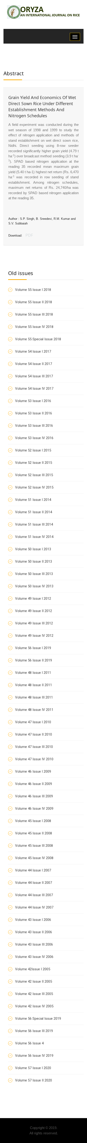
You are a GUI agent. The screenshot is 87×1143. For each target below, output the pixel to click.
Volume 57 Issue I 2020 (33, 1068)
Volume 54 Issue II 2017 (33, 364)
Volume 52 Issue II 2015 (33, 463)
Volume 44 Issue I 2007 (33, 870)
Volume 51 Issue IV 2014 (34, 537)
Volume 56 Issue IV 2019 (34, 1055)
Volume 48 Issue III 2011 (34, 697)
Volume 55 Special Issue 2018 (38, 339)
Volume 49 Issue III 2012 (34, 623)
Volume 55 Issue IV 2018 (34, 327)
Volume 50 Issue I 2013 (33, 549)
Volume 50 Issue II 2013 (33, 561)
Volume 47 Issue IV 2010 (34, 759)
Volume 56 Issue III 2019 (34, 1031)
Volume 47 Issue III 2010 (34, 747)
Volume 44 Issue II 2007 (33, 883)
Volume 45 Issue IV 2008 (34, 858)
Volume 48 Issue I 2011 (33, 673)
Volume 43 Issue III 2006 (34, 944)
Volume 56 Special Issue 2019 (38, 1018)
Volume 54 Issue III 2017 (34, 376)
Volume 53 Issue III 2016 (34, 425)
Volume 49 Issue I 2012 (33, 598)
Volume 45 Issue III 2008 (34, 845)
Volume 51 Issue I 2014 (33, 500)
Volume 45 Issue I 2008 (33, 821)
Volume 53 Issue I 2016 (33, 401)
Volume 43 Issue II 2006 (33, 932)
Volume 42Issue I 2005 (32, 969)
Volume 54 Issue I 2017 (33, 351)
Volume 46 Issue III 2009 (34, 796)
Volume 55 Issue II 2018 (33, 302)
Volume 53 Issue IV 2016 (34, 438)
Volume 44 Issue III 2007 (34, 895)
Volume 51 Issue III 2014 (34, 524)
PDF (29, 235)
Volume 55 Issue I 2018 (33, 290)
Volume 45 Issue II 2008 (33, 833)
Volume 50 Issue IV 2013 (34, 586)
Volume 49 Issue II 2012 (33, 611)
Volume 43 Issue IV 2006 (34, 957)
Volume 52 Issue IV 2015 (34, 487)
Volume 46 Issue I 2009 (33, 771)
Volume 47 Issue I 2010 (33, 722)
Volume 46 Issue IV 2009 (34, 808)
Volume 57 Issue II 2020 (33, 1080)
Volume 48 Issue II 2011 (33, 685)
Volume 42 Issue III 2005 (34, 994)
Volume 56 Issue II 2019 (33, 660)
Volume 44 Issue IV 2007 (34, 907)
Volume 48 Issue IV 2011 (34, 710)
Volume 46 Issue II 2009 (33, 784)
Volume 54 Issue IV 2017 (34, 388)
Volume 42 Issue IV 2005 (34, 1006)
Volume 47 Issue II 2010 (33, 734)
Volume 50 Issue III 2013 (34, 574)
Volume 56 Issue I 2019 (33, 648)
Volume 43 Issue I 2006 (33, 920)
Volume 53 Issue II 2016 (33, 413)
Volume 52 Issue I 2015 (33, 450)
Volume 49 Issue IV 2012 (34, 635)
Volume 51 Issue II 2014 (33, 512)
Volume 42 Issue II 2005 (33, 981)
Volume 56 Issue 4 (29, 1043)
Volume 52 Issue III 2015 (34, 475)
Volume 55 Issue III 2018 (34, 314)
